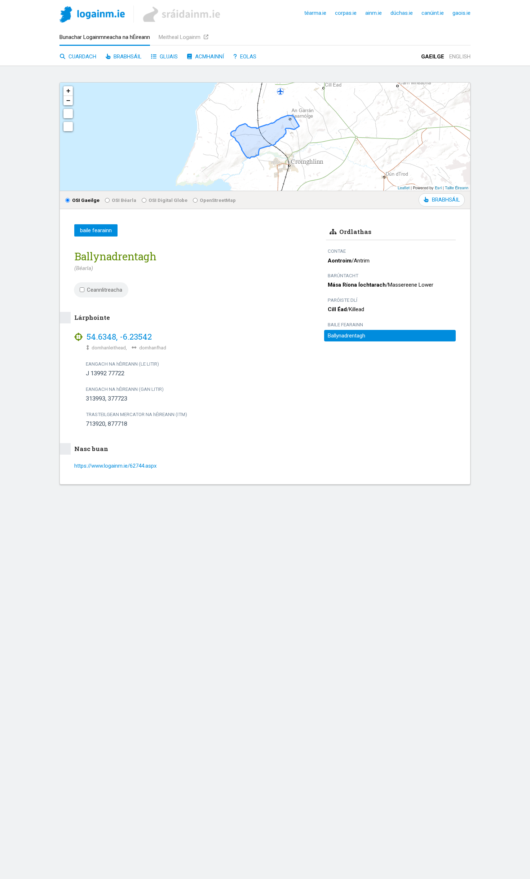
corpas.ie (346, 13)
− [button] (68, 100)
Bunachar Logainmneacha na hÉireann (104, 37)
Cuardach (81, 56)
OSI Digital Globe (168, 200)
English (460, 56)
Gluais (168, 56)
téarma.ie (315, 13)
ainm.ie (373, 13)
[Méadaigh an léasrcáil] (68, 113)
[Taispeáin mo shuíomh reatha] (68, 126)
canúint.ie (432, 13)
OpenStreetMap (218, 200)
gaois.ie (461, 13)
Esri (438, 187)
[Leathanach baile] (92, 15)
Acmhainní (209, 56)
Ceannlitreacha (104, 290)
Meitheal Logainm (180, 37)
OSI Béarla (124, 200)
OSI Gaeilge (86, 200)
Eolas (247, 56)
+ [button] (68, 90)
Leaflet (404, 187)
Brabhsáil (127, 56)
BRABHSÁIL (446, 199)
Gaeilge (432, 56)
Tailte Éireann (456, 187)
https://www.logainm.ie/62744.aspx (115, 466)
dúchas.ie (401, 13)
